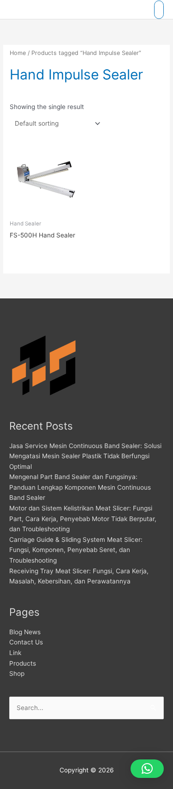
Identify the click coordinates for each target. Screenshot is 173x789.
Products (22, 663)
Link (15, 652)
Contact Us (26, 642)
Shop (16, 673)
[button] (147, 768)
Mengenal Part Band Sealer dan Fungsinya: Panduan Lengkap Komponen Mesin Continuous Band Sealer (80, 487)
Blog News (25, 632)
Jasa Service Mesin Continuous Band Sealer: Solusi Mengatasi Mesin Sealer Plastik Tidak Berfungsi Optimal (85, 456)
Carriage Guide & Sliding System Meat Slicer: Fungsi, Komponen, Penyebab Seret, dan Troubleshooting (76, 550)
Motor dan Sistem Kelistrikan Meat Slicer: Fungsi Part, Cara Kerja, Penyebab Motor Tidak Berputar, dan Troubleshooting (82, 518)
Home (18, 52)
